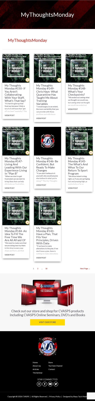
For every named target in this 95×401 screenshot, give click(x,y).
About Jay (37, 366)
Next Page (85, 269)
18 (46, 269)
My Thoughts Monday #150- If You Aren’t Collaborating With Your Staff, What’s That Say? (15, 93)
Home (35, 362)
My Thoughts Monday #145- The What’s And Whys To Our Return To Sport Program (78, 166)
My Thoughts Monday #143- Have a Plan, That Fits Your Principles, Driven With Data (47, 235)
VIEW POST (10, 115)
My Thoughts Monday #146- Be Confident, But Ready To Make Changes (47, 164)
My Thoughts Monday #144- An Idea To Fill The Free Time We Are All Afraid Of (16, 234)
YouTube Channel (55, 366)
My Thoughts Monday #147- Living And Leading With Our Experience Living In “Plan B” (16, 166)
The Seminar (38, 373)
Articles (36, 369)
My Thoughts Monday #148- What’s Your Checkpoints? (77, 90)
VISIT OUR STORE (47, 322)
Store (50, 362)
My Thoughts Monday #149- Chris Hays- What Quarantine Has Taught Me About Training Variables (47, 94)
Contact (51, 369)
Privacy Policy (55, 396)
